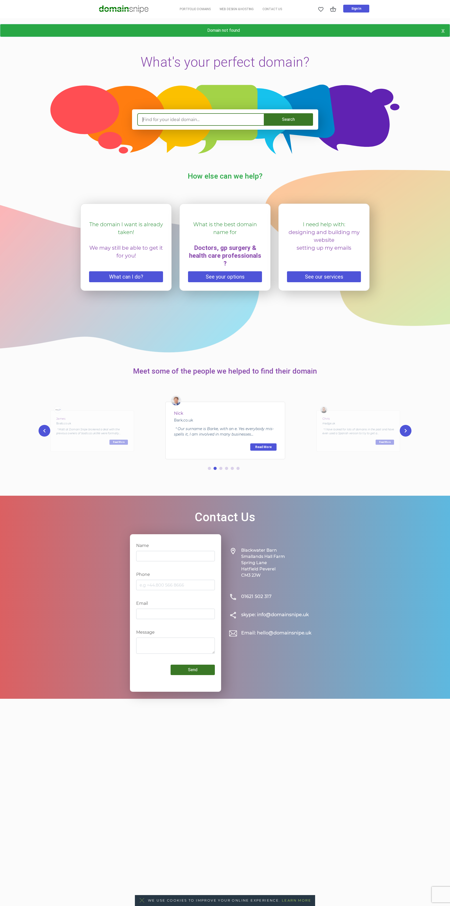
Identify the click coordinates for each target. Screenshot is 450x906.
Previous (44, 430)
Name (142, 545)
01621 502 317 (256, 596)
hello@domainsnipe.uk (284, 633)
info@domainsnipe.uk (283, 615)
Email (142, 603)
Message (145, 632)
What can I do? (126, 277)
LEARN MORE (296, 900)
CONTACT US (272, 9)
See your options (225, 277)
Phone (143, 574)
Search (288, 119)
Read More (118, 442)
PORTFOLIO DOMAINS (195, 9)
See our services (324, 277)
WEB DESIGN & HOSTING (237, 9)
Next (406, 430)
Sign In (356, 8)
